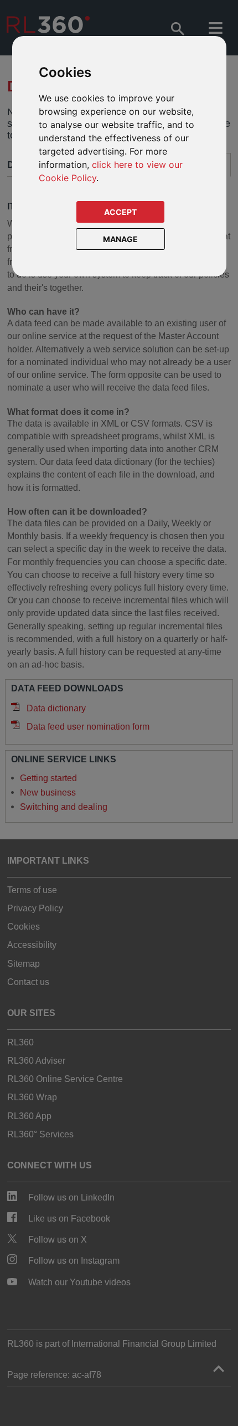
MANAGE (120, 239)
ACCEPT (120, 212)
